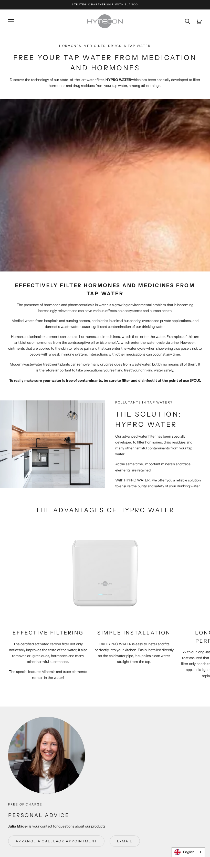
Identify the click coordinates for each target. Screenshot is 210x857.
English (188, 852)
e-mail (124, 841)
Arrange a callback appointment (56, 841)
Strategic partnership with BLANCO (105, 4)
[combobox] (188, 852)
